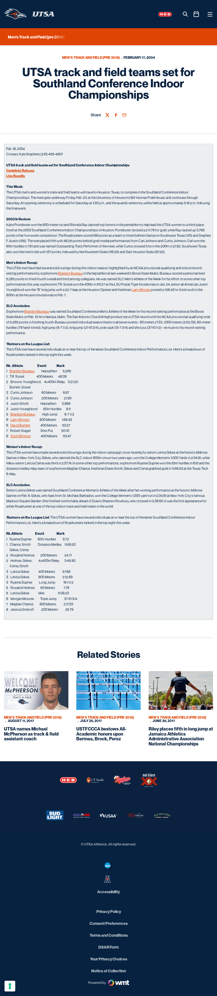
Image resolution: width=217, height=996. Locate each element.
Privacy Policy (108, 911)
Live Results (15, 176)
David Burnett (20, 425)
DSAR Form (108, 947)
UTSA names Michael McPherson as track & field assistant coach (31, 733)
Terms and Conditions (109, 935)
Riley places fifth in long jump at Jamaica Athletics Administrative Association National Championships (181, 736)
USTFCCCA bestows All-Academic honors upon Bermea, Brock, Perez (101, 733)
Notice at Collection (108, 970)
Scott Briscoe (20, 436)
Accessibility (108, 891)
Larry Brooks (141, 290)
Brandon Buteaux (70, 273)
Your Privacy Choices (108, 958)
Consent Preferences (109, 923)
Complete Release (20, 170)
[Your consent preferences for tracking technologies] (10, 986)
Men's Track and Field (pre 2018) (91, 57)
